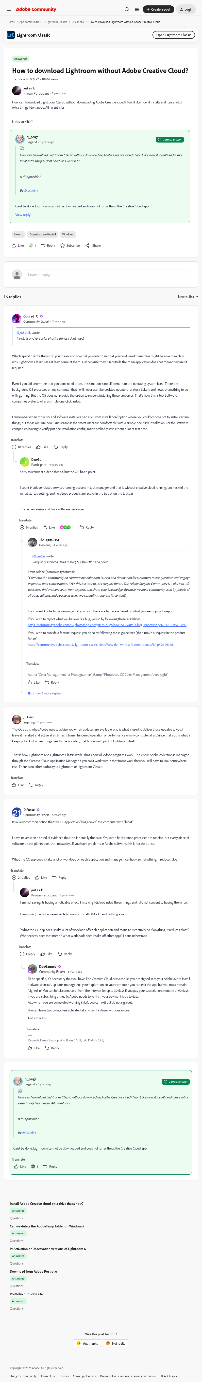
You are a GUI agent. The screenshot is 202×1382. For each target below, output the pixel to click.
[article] (101, 382)
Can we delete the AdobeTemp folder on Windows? (47, 1226)
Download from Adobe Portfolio (33, 1271)
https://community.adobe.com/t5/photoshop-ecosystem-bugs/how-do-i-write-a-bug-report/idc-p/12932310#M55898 (107, 625)
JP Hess (28, 717)
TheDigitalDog (49, 540)
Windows (68, 234)
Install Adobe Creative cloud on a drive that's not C (46, 1203)
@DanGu (38, 556)
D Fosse (29, 809)
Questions (78, 22)
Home (11, 22)
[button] (9, 11)
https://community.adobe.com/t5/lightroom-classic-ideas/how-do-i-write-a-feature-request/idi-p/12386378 (100, 644)
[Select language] (137, 9)
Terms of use (48, 1376)
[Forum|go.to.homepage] (36, 9)
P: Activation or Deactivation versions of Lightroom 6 (48, 1249)
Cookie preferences (84, 1376)
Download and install (43, 234)
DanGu (36, 459)
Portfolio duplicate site (26, 1294)
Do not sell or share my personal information (128, 1376)
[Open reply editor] (101, 274)
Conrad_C (30, 316)
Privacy (64, 1376)
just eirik (29, 88)
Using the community (23, 1376)
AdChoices (170, 1376)
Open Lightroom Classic (173, 35)
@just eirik (31, 190)
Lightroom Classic (56, 22)
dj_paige (32, 137)
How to (18, 234)
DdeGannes (47, 966)
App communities (30, 22)
